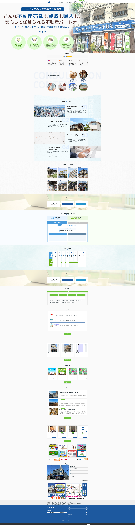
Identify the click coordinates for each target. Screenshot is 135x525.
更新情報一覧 (67, 333)
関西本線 (75, 503)
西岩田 (58, 502)
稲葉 (64, 502)
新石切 (70, 504)
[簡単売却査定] (72, 453)
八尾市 (59, 302)
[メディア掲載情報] (72, 447)
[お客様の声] (53, 447)
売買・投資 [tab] (67, 291)
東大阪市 (57, 302)
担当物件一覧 (54, 437)
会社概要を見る (85, 480)
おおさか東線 (65, 503)
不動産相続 (85, 2)
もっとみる (67, 382)
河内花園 (63, 504)
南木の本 (56, 502)
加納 (54, 502)
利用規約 (63, 520)
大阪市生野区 (72, 302)
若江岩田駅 (64, 300)
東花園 (58, 504)
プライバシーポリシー (67, 520)
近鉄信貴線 (72, 503)
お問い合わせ (78, 2)
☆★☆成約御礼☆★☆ (56, 319)
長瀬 (64, 504)
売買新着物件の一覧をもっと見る (67, 359)
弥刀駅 (59, 300)
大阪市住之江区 (66, 302)
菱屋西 (62, 502)
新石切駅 (79, 300)
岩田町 (60, 502)
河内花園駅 (73, 300)
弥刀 (56, 504)
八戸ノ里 (66, 504)
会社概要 (74, 2)
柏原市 (69, 302)
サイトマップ (72, 520)
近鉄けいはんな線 (62, 503)
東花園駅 (67, 300)
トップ (58, 2)
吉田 (54, 504)
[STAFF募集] (53, 453)
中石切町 (71, 502)
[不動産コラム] (62, 447)
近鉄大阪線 (58, 503)
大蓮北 (66, 502)
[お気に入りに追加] (58, 344)
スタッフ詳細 (50, 437)
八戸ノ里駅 (70, 300)
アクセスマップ (70, 514)
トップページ (69, 507)
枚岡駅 (81, 300)
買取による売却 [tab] (77, 222)
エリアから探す (66, 2)
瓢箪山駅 (57, 300)
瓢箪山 (53, 504)
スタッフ (69, 509)
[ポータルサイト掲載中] (81, 453)
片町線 (77, 503)
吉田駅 (62, 300)
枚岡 (68, 504)
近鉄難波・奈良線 (54, 503)
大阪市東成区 (62, 302)
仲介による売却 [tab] (57, 222)
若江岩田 (60, 504)
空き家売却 (82, 2)
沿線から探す (70, 2)
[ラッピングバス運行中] (62, 453)
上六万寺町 (68, 502)
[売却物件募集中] (81, 447)
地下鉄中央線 (69, 503)
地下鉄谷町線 (79, 503)
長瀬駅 (76, 300)
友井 (53, 502)
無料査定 (61, 2)
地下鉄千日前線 (83, 503)
